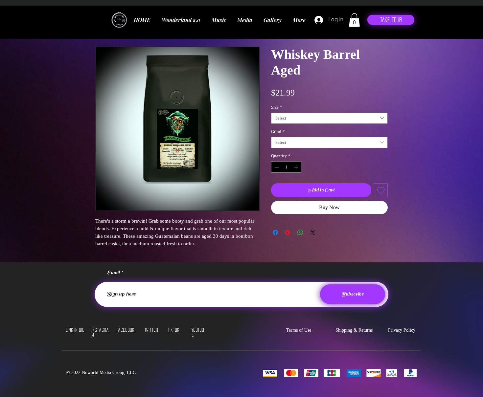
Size (276, 107)
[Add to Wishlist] (381, 190)
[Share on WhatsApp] (300, 232)
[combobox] (329, 118)
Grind (278, 131)
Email (113, 273)
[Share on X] (313, 232)
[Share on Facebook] (275, 232)
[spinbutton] (286, 167)
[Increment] (297, 167)
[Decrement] (276, 167)
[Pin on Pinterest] (288, 232)
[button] (354, 20)
